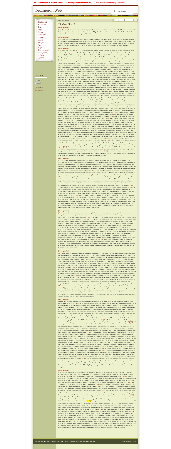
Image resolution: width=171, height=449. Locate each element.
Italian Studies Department (64, 441)
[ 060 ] (60, 372)
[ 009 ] (111, 89)
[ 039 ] (99, 239)
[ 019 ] (72, 136)
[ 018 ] (74, 132)
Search (38, 83)
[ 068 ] (99, 409)
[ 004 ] (106, 54)
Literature (44, 35)
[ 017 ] (127, 128)
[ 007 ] (76, 75)
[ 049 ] (109, 301)
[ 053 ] (131, 322)
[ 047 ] (63, 288)
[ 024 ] (77, 164)
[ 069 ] (130, 411)
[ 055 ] (89, 332)
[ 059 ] (82, 358)
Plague (44, 32)
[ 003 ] (60, 50)
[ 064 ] (103, 386)
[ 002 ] (60, 39)
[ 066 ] (89, 401)
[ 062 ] (128, 382)
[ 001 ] (60, 29)
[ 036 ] (65, 227)
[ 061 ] (124, 376)
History (44, 37)
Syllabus (44, 58)
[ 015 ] (66, 120)
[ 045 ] (80, 275)
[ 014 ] (108, 118)
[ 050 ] (64, 309)
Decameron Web (49, 10)
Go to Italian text (39, 89)
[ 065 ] (132, 394)
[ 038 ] (129, 235)
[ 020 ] (108, 140)
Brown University (90, 441)
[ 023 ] (60, 160)
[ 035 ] (97, 219)
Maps (44, 47)
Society (44, 40)
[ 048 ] (114, 290)
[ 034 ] (88, 217)
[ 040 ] (60, 253)
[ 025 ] (93, 170)
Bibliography (44, 52)
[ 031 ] (117, 199)
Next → (133, 431)
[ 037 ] (101, 229)
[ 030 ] (89, 197)
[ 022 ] (106, 151)
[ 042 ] (88, 263)
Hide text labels (39, 90)
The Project (44, 22)
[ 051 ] (131, 316)
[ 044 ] (119, 269)
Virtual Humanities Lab (78, 441)
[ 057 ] (108, 346)
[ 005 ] (105, 63)
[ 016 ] (79, 126)
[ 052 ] (105, 320)
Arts (44, 45)
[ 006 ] (111, 69)
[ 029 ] (76, 195)
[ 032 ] (90, 205)
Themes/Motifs (44, 50)
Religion (44, 42)
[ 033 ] (60, 213)
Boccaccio (44, 24)
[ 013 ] (115, 114)
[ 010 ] (71, 98)
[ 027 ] (77, 183)
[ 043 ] (73, 267)
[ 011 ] (81, 104)
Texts (44, 27)
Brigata (44, 29)
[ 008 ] (128, 81)
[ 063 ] (98, 384)
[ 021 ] (65, 147)
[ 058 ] (103, 350)
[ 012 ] (111, 108)
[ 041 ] (104, 257)
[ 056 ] (74, 338)
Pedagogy (44, 55)
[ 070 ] (63, 419)
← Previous (62, 431)
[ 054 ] (76, 328)
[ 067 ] (112, 403)
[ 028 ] (131, 185)
